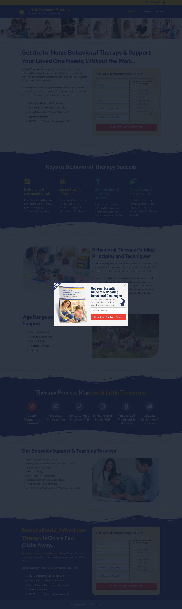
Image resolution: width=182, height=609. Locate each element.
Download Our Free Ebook (108, 317)
